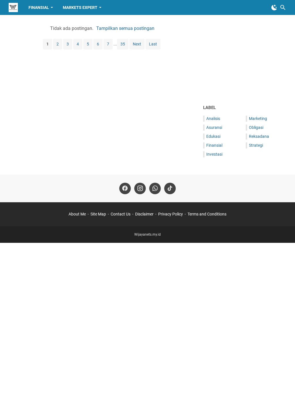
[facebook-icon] (125, 188)
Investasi (214, 154)
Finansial (39, 7)
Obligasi (256, 127)
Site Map (98, 214)
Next (137, 44)
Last (153, 44)
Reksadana (259, 136)
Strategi (256, 145)
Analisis (213, 118)
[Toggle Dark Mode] (274, 7)
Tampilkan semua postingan (125, 28)
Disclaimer (144, 214)
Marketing (258, 118)
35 (122, 44)
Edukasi (213, 136)
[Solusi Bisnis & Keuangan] (13, 7)
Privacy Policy (170, 214)
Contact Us (121, 214)
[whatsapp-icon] (155, 188)
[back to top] (283, 380)
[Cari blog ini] (282, 7)
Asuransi (214, 127)
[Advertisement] (244, 60)
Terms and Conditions (207, 214)
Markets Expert (80, 7)
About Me (77, 214)
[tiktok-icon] (170, 188)
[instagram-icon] (140, 188)
